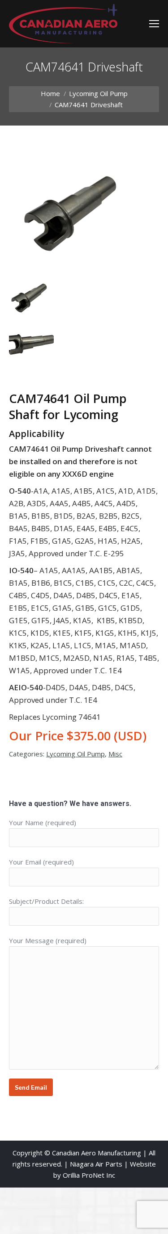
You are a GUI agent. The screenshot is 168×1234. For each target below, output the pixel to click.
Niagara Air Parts (96, 1163)
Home (50, 93)
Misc (115, 753)
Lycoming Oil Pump (98, 93)
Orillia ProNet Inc (89, 1175)
